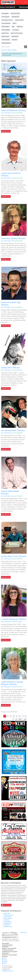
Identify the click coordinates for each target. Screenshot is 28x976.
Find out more (7, 905)
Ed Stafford (7, 925)
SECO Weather (5, 26)
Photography (5, 13)
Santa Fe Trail (5, 33)
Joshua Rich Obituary (10, 367)
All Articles (4, 50)
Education (14, 39)
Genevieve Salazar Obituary (13, 238)
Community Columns (7, 20)
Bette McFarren (8, 923)
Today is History (19, 20)
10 (16, 719)
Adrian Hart (7, 913)
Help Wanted (15, 36)
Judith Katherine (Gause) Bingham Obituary (12, 683)
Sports (14, 23)
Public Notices (5, 36)
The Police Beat (6, 39)
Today (9, 50)
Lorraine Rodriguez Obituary (13, 619)
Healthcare (19, 26)
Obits (13, 26)
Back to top (24, 932)
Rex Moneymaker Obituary (13, 430)
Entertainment (15, 16)
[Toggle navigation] (25, 2)
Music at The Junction (16, 33)
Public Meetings (6, 30)
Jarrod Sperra (7, 921)
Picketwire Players (8, 915)
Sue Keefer (6, 920)
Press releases (5, 16)
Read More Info (6, 131)
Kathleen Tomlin (8, 926)
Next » (20, 719)
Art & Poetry (15, 30)
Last (25, 719)
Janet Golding (7, 916)
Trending (14, 50)
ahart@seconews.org (7, 970)
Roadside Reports (6, 43)
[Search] (25, 46)
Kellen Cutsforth (8, 918)
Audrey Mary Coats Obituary (13, 556)
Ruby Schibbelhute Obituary (13, 110)
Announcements (6, 23)
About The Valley (15, 13)
